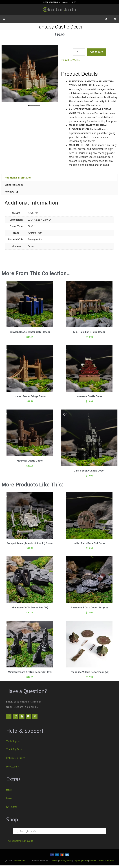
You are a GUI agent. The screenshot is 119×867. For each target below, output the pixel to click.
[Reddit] (15, 716)
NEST (9, 789)
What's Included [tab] (14, 184)
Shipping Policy (81, 860)
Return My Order (15, 758)
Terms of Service (106, 860)
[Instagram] (34, 716)
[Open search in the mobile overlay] (59, 831)
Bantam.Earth (19, 860)
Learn (9, 798)
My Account (12, 766)
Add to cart (96, 52)
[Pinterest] (28, 716)
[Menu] (4, 19)
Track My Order (14, 749)
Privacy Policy (65, 860)
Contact (54, 860)
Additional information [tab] (18, 177)
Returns (92, 860)
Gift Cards (11, 807)
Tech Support (14, 741)
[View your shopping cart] (114, 19)
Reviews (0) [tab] (11, 191)
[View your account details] (106, 19)
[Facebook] (8, 716)
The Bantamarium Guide (19, 841)
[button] (71, 60)
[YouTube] (21, 716)
